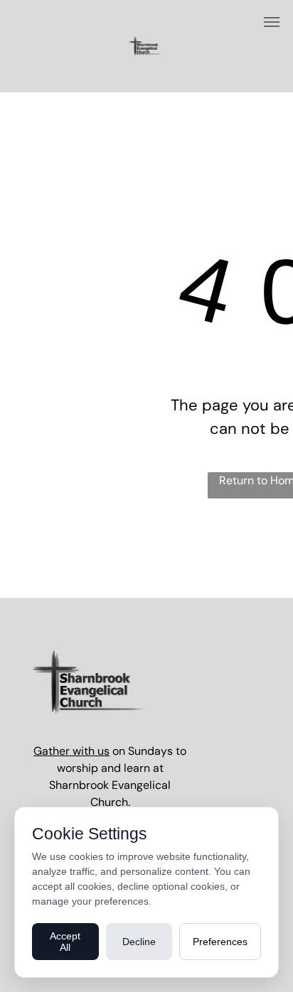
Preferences (220, 941)
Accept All (65, 941)
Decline (139, 941)
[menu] (271, 22)
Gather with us (71, 750)
